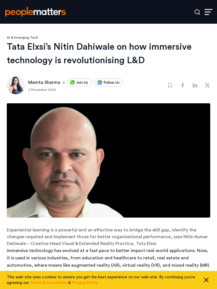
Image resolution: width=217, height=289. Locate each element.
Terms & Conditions (48, 283)
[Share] (182, 85)
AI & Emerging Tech (22, 37)
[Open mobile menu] (208, 12)
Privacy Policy (85, 283)
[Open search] (197, 12)
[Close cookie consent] (206, 280)
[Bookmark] (170, 85)
